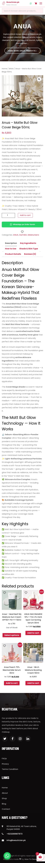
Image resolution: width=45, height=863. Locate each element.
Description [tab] (11, 243)
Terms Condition (10, 769)
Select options (11, 635)
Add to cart (25, 215)
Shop (4, 798)
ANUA (11, 68)
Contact (6, 809)
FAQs (4, 758)
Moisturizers (33, 235)
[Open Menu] (41, 3)
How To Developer (33, 859)
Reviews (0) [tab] (30, 254)
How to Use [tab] (10, 248)
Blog (4, 803)
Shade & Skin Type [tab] (28, 248)
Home (4, 68)
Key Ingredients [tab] (28, 243)
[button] (39, 79)
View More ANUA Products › (22, 51)
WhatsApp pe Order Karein (24, 224)
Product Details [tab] (13, 254)
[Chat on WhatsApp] (7, 855)
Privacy (5, 764)
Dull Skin (23, 235)
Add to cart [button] (33, 633)
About (5, 793)
